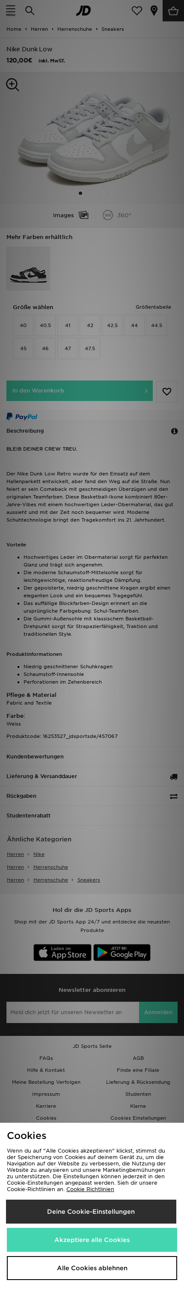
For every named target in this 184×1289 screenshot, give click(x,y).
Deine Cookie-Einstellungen (91, 1211)
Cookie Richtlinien (90, 1189)
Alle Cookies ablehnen (92, 1268)
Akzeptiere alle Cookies (92, 1239)
